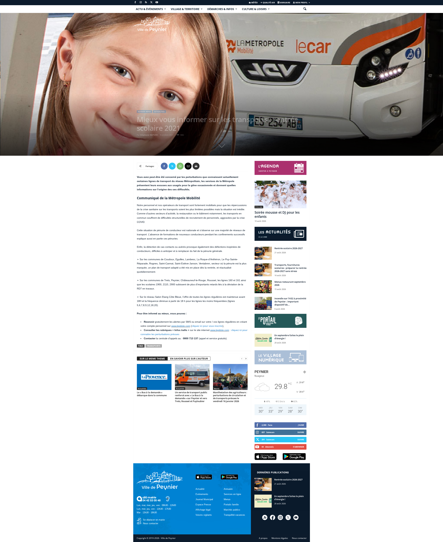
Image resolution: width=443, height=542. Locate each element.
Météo (254, 2)
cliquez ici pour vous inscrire (207, 326)
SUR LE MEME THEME (152, 358)
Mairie (216, 388)
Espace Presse (203, 504)
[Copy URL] (204, 166)
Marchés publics (232, 509)
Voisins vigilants (204, 515)
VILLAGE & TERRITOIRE (185, 9)
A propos (263, 538)
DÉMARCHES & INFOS (220, 9)
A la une (258, 207)
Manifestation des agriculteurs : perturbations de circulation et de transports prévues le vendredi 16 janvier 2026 (230, 397)
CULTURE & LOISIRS (254, 9)
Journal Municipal (204, 499)
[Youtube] (157, 2)
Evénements (202, 494)
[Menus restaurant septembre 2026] (263, 286)
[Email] (188, 166)
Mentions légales (280, 538)
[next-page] (246, 359)
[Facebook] (135, 2)
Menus (227, 499)
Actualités (159, 111)
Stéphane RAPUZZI (149, 135)
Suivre (300, 432)
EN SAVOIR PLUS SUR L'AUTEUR (189, 358)
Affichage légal (203, 509)
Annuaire (284, 2)
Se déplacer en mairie (154, 519)
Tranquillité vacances (234, 515)
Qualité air (268, 2)
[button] (305, 9)
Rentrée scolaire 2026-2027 (288, 248)
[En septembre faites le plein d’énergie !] (263, 340)
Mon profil (301, 2)
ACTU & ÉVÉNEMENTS (149, 9)
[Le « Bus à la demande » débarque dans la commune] (154, 377)
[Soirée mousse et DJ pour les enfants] (280, 194)
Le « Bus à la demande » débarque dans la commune (152, 394)
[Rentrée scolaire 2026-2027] (263, 253)
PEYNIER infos (144, 111)
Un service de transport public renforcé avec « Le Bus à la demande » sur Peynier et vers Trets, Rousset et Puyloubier (191, 397)
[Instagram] (141, 2)
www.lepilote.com (180, 326)
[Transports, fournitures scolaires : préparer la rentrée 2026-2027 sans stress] (263, 269)
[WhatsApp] (180, 166)
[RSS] (146, 2)
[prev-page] (241, 359)
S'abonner (298, 446)
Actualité (200, 489)
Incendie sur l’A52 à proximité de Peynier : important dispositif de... (290, 301)
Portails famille (231, 504)
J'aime (301, 425)
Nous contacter (150, 523)
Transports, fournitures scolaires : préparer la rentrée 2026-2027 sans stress (290, 268)
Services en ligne (232, 494)
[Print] (196, 166)
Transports (154, 345)
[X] (151, 2)
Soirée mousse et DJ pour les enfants (277, 214)
